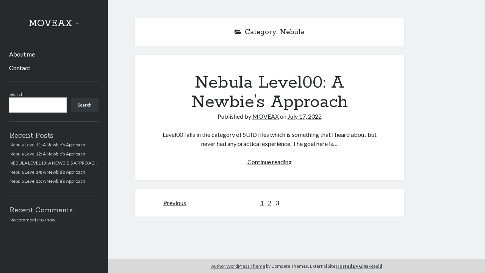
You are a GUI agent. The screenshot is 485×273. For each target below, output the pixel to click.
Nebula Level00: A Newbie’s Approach (269, 92)
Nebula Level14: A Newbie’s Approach (47, 172)
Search (16, 94)
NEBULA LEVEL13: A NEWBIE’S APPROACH (53, 163)
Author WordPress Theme (238, 266)
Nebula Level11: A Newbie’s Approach (47, 144)
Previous (174, 202)
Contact (19, 67)
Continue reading (269, 161)
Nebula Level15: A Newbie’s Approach (47, 181)
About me (22, 54)
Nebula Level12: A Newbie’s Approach (47, 154)
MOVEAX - (54, 23)
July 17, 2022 (305, 116)
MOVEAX (265, 116)
